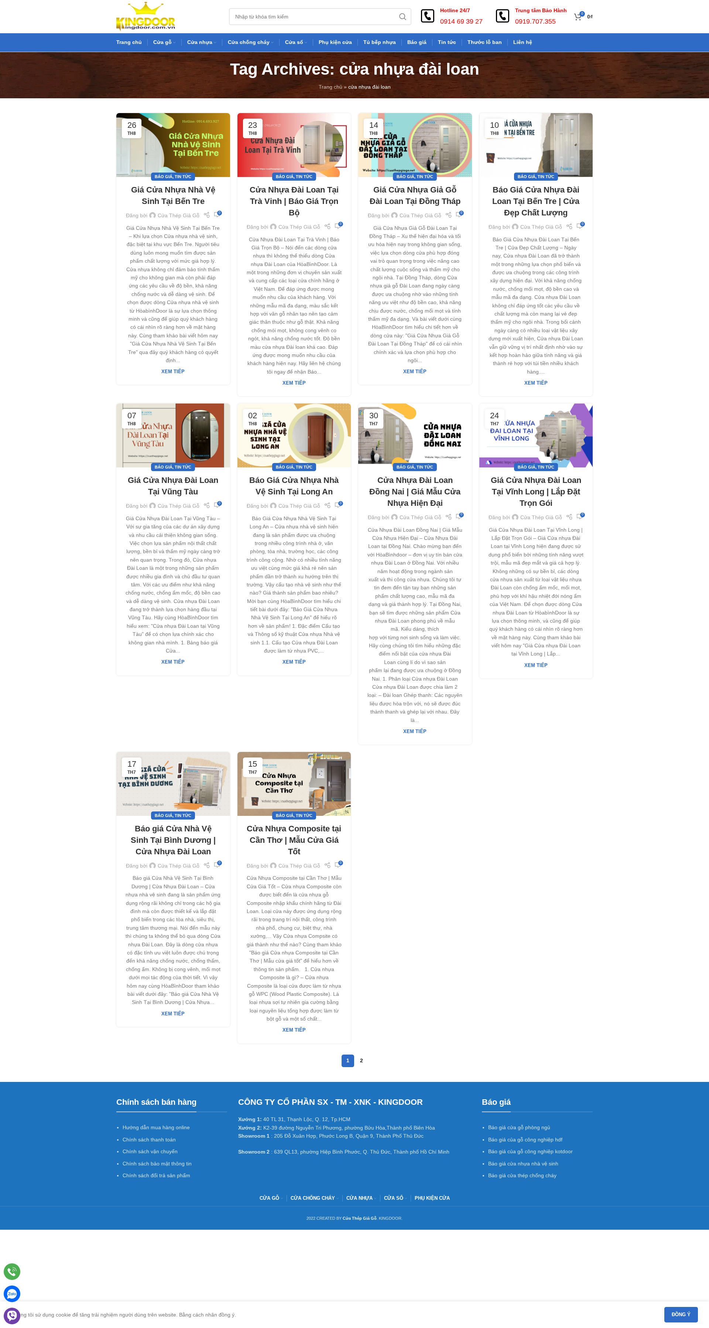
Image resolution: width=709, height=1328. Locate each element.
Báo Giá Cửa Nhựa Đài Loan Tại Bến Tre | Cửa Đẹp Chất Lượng (535, 201)
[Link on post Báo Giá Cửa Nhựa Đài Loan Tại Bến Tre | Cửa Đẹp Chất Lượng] (536, 145)
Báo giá (163, 176)
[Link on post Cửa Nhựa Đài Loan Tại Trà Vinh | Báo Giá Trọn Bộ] (294, 145)
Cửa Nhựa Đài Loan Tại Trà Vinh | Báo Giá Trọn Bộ (294, 201)
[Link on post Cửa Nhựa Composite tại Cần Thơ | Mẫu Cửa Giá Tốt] (294, 784)
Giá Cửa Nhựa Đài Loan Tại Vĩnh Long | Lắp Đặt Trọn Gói (536, 492)
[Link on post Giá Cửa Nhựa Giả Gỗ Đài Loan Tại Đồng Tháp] (415, 145)
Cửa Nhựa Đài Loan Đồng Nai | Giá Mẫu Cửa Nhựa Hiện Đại (414, 492)
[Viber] (12, 1316)
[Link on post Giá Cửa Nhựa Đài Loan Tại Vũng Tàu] (173, 435)
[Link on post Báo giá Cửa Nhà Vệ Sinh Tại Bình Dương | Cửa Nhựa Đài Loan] (173, 784)
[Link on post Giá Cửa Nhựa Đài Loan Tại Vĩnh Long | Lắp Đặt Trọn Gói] (536, 435)
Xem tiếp (173, 371)
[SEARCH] (402, 16)
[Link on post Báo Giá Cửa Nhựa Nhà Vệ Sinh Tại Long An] (294, 435)
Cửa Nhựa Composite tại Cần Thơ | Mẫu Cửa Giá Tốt (294, 840)
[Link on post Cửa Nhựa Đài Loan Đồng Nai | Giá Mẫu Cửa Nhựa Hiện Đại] (415, 435)
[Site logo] (145, 16)
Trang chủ (330, 87)
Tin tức (183, 176)
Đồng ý (681, 1314)
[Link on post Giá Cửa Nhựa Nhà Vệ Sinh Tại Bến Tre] (173, 145)
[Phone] (12, 1271)
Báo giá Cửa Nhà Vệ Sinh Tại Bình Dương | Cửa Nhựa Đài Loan (173, 840)
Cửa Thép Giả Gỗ (178, 215)
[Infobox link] (451, 16)
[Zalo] (12, 1294)
